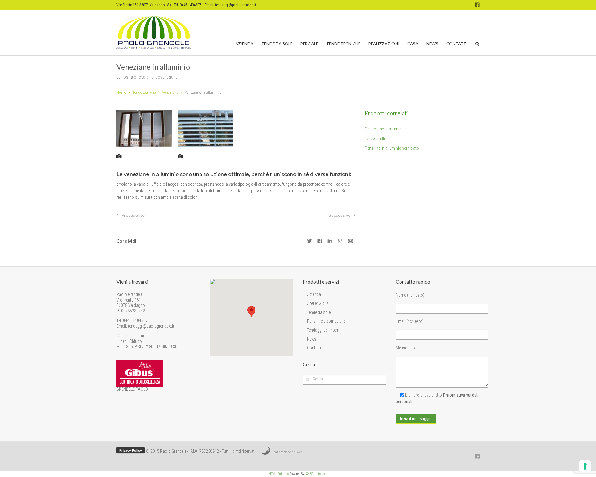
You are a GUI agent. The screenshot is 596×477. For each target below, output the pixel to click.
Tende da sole (276, 43)
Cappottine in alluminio (385, 128)
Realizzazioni (383, 43)
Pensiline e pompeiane (326, 321)
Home (121, 92)
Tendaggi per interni (323, 330)
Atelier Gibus (318, 303)
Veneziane (170, 92)
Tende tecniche (343, 43)
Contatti (456, 43)
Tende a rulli (375, 138)
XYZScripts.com (316, 474)
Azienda (244, 43)
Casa (412, 43)
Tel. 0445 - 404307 (132, 320)
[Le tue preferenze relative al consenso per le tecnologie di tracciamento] (585, 466)
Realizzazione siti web (287, 452)
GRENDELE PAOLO (132, 389)
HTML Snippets (279, 474)
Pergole (309, 43)
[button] (251, 311)
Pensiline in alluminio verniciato (392, 148)
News (432, 43)
